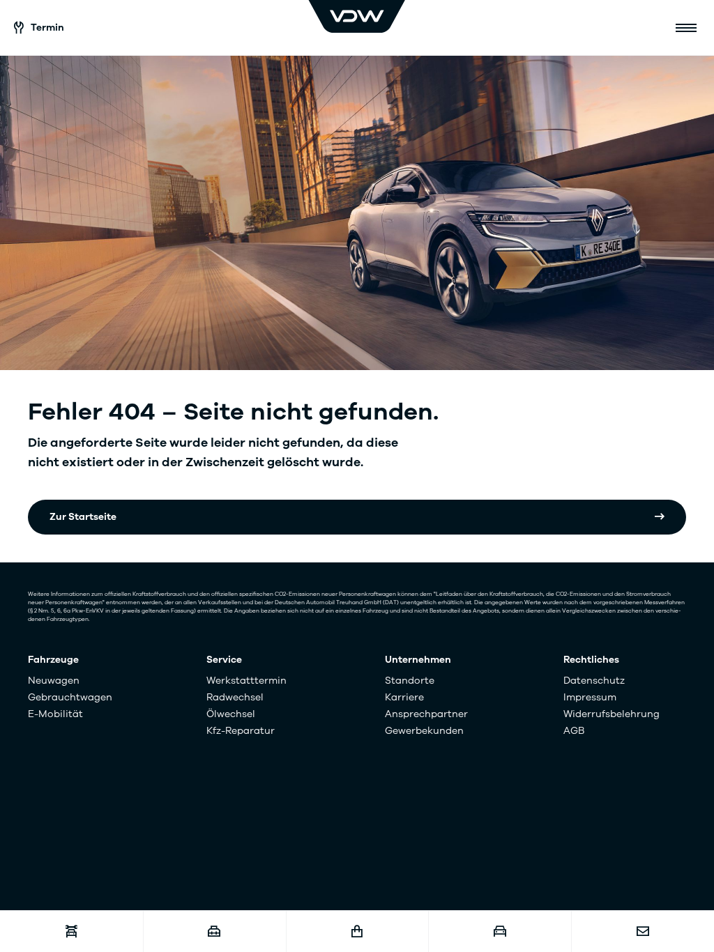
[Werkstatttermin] (71, 931)
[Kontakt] (642, 931)
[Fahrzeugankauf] (499, 931)
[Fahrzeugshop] (357, 931)
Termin (47, 27)
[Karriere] (214, 931)
